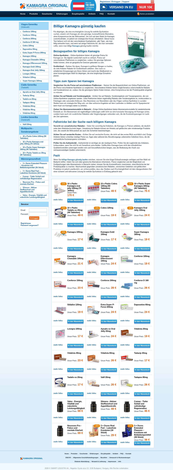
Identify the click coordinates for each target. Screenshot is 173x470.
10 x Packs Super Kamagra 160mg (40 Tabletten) (32, 148)
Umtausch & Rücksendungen (119, 457)
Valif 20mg (27, 124)
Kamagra (76, 46)
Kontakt (111, 14)
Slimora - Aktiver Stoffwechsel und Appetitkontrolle (28, 190)
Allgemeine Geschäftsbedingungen (85, 457)
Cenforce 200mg (29, 39)
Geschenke (47, 14)
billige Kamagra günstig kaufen (75, 160)
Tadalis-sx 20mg (29, 99)
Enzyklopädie (78, 14)
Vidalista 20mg (29, 106)
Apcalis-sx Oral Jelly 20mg (34, 92)
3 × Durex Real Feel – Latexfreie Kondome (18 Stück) (33, 172)
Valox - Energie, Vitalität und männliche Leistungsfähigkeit (33, 196)
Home (22, 14)
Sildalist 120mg (29, 77)
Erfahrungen (62, 14)
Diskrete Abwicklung (82, 461)
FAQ (102, 14)
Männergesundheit (30, 159)
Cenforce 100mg (29, 32)
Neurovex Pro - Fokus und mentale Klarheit (32, 183)
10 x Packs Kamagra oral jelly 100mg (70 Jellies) (31, 143)
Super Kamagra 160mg (32, 81)
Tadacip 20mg (28, 96)
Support (125, 2)
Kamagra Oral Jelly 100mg (34, 70)
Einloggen (116, 2)
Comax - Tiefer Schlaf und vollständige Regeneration (32, 178)
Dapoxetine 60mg (30, 49)
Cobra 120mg (28, 46)
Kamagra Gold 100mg (32, 67)
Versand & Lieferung (99, 461)
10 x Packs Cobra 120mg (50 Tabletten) (109, 185)
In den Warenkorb (75, 200)
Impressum (112, 461)
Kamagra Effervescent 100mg (35, 63)
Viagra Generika (29, 25)
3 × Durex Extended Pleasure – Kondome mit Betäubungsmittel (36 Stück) (142, 431)
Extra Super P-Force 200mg (34, 53)
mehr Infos (58, 200)
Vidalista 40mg (29, 110)
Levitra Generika (29, 118)
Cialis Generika (28, 86)
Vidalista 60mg (29, 113)
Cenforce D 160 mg (31, 42)
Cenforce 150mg (29, 35)
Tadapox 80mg (29, 103)
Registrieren (105, 2)
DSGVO (68, 457)
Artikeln (92, 14)
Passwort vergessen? (30, 225)
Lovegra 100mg (29, 74)
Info (119, 461)
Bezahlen (104, 457)
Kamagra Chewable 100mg (34, 60)
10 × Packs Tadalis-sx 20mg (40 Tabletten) (74, 210)
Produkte (33, 14)
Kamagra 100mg (29, 56)
